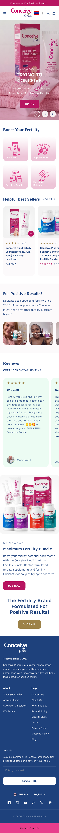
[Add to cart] (31, 234)
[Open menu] (4, 13)
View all (47, 199)
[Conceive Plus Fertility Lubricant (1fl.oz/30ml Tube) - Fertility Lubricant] (19, 222)
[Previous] (5, 3)
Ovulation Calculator (15, 705)
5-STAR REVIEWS (30, 370)
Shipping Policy (40, 733)
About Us (36, 699)
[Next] (56, 3)
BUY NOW (14, 585)
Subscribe (29, 780)
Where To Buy (39, 705)
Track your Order (12, 694)
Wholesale (9, 711)
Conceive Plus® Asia (34, 816)
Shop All (29, 624)
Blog (34, 739)
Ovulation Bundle (17, 432)
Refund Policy (39, 711)
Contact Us (37, 694)
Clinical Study (39, 716)
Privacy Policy (39, 728)
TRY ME (29, 103)
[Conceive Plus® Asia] (21, 13)
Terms (34, 722)
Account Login (11, 699)
